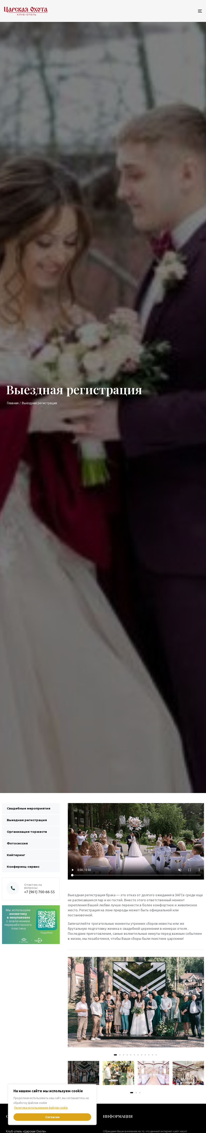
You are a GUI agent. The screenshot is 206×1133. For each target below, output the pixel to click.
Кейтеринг (16, 855)
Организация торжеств (27, 832)
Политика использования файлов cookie (41, 1107)
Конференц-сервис (23, 867)
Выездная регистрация (27, 820)
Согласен (52, 1117)
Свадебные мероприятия (28, 808)
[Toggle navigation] (169, 11)
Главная (13, 403)
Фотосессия (17, 843)
